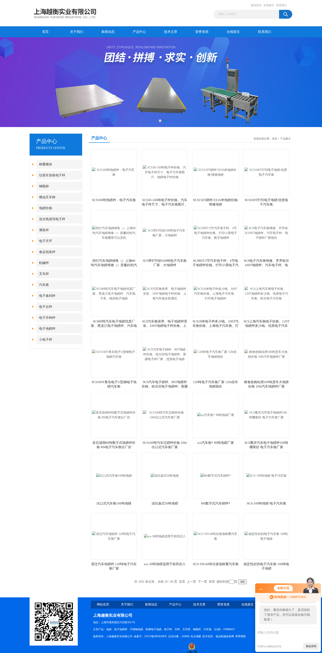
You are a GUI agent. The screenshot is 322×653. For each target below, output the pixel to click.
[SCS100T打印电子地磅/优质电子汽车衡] (266, 172)
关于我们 (76, 32)
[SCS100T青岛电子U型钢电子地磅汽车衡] (114, 354)
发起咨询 (311, 646)
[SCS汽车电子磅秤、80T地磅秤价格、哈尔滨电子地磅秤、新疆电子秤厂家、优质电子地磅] (165, 354)
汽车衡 (44, 285)
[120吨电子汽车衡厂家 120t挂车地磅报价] (215, 354)
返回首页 (256, 5)
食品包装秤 (47, 252)
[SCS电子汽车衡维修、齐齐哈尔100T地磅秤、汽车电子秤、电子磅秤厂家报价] (266, 232)
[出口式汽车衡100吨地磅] (114, 475)
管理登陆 (240, 636)
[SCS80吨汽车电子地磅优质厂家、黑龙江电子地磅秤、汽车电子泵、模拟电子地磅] (114, 293)
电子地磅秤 (47, 328)
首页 (45, 32)
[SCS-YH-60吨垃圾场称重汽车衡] (215, 536)
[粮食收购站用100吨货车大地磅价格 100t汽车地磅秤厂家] (266, 354)
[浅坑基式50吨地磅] (165, 475)
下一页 (202, 581)
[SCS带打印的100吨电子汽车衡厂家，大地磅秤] (165, 232)
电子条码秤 (47, 295)
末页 (212, 581)
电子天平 (45, 241)
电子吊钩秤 (47, 317)
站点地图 (196, 636)
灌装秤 (44, 230)
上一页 (191, 581)
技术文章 (170, 32)
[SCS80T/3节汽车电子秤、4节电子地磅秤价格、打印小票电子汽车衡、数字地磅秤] (215, 232)
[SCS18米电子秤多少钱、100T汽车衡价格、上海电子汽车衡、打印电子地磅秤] (215, 293)
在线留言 (269, 5)
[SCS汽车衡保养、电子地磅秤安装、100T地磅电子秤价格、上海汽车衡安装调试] (165, 293)
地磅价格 (45, 208)
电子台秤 (45, 306)
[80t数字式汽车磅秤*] (215, 475)
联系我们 (281, 5)
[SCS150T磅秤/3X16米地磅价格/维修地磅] (215, 172)
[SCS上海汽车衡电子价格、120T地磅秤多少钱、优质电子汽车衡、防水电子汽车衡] (266, 293)
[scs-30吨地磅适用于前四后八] (165, 536)
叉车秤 (44, 274)
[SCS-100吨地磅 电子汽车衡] (266, 475)
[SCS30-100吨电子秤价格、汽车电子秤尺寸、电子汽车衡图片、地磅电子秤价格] (165, 172)
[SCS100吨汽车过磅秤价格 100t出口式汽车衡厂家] (165, 414)
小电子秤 (45, 339)
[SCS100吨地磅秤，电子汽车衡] (114, 172)
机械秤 (44, 263)
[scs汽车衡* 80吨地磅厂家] (215, 414)
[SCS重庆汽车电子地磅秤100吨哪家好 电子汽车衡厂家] (266, 414)
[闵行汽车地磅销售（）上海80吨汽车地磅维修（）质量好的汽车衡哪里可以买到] (114, 232)
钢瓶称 (44, 186)
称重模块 (45, 164)
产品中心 (139, 32)
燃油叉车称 (47, 197)
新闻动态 (108, 32)
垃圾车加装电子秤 (52, 175)
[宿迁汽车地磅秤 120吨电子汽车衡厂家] (114, 536)
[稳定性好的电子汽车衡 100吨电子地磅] (266, 536)
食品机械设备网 (225, 636)
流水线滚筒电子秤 (52, 219)
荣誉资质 (202, 32)
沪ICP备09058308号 (155, 636)
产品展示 (285, 138)
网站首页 (103, 604)
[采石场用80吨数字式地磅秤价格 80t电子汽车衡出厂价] (114, 414)
